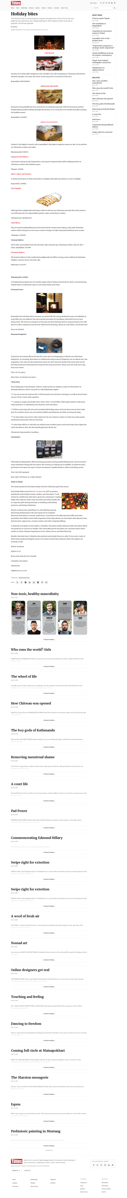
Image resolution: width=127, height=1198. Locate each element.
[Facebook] (101, 3)
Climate (43, 8)
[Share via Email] (46, 582)
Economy (56, 8)
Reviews (50, 8)
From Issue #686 (35, 30)
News (17, 8)
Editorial (31, 8)
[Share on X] (17, 582)
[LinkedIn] (112, 3)
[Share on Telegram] (38, 582)
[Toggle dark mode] (114, 7)
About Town (64, 8)
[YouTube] (106, 3)
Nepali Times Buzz (24, 577)
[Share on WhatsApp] (34, 582)
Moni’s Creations (36, 491)
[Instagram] (109, 3)
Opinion (37, 8)
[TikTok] (114, 3)
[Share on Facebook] (21, 582)
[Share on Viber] (42, 582)
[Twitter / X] (103, 3)
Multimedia (24, 8)
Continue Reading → (49, 639)
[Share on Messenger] (25, 582)
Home (12, 8)
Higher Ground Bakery (49, 122)
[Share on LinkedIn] (29, 582)
